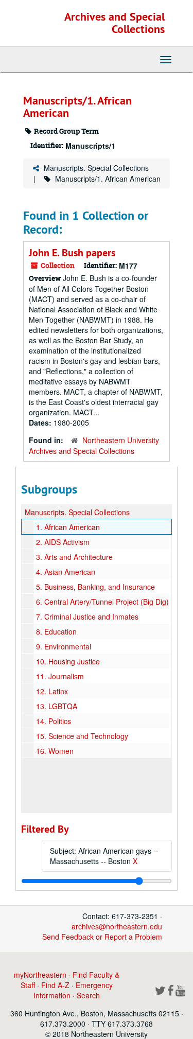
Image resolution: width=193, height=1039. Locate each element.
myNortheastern (40, 975)
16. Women (55, 751)
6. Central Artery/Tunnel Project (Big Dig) (102, 601)
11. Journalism (60, 676)
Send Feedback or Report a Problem (102, 936)
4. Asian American (65, 572)
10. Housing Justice (68, 661)
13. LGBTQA (56, 706)
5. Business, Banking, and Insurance (95, 587)
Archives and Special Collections (114, 22)
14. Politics (53, 721)
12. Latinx (52, 691)
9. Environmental (63, 646)
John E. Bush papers (72, 252)
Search (88, 995)
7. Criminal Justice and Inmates (87, 616)
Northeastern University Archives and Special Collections (94, 445)
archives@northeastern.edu (117, 926)
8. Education (56, 631)
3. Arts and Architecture (74, 557)
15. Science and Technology (82, 736)
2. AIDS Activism (63, 542)
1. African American (68, 527)
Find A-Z (55, 985)
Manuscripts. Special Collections (96, 168)
